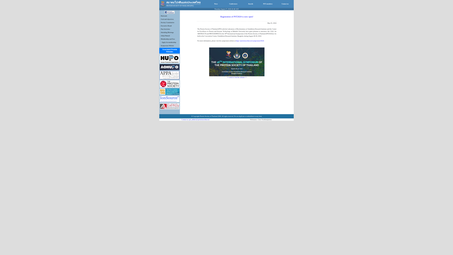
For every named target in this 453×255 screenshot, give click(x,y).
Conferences (233, 4)
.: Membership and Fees (167, 39)
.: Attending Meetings (167, 32)
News (216, 4)
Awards (250, 4)
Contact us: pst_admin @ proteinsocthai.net (195, 119)
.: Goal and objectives (167, 19)
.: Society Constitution (167, 22)
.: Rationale (163, 16)
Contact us (285, 4)
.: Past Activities (165, 29)
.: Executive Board (166, 26)
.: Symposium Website (167, 46)
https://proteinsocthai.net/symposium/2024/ (250, 41)
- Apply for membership (168, 42)
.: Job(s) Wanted (165, 36)
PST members (268, 4)
